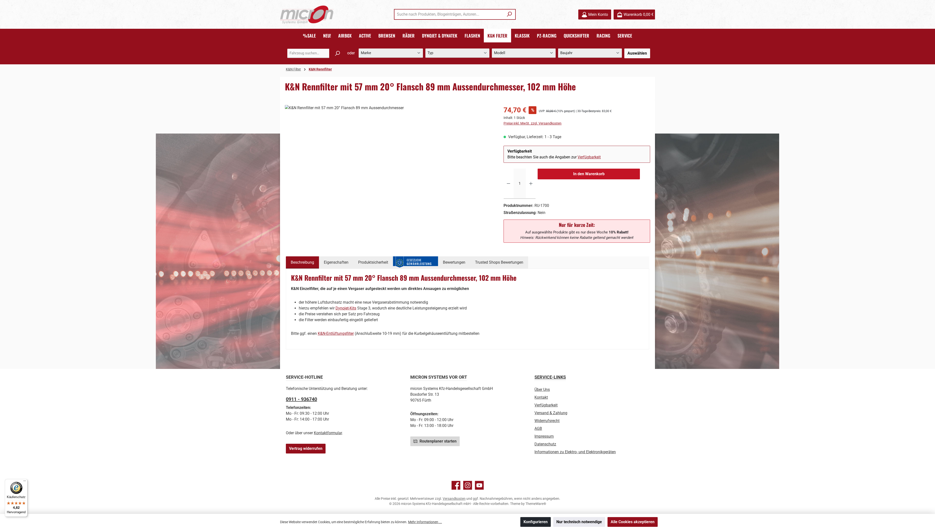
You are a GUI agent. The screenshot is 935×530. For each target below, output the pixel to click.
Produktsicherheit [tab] (373, 262)
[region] (389, 157)
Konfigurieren (536, 522)
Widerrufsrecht (547, 420)
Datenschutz (545, 444)
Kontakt (541, 397)
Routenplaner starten (438, 441)
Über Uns (542, 389)
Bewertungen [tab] (454, 262)
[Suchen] (509, 14)
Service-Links (550, 377)
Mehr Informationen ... (425, 522)
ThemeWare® (535, 504)
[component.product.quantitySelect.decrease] (509, 184)
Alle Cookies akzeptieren (632, 522)
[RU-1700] (389, 157)
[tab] (302, 262)
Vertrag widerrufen (305, 448)
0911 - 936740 (301, 399)
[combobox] (449, 14)
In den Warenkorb (589, 174)
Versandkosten (454, 499)
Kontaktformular (328, 433)
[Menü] (25, 482)
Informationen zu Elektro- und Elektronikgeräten (575, 452)
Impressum (544, 436)
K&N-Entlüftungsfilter (336, 333)
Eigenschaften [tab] (336, 262)
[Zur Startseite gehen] (307, 14)
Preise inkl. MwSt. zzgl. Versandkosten (532, 123)
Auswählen (637, 53)
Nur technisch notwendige (579, 522)
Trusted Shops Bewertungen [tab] (499, 262)
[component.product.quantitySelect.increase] (531, 184)
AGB (538, 428)
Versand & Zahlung (550, 413)
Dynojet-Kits (346, 308)
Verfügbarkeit (589, 157)
